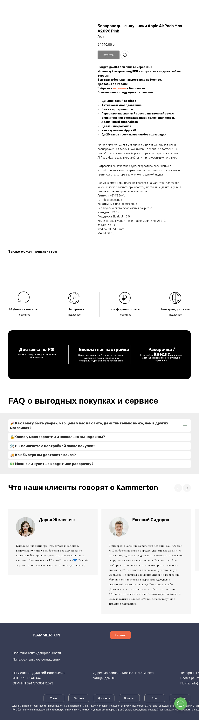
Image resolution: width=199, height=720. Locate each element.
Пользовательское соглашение (36, 659)
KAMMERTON (46, 635)
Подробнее (23, 314)
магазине (120, 88)
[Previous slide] (178, 488)
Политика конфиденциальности (36, 653)
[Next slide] (187, 488)
